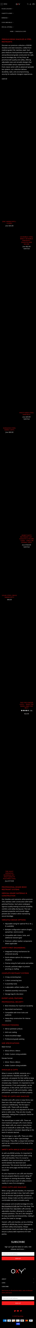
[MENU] (1, 4)
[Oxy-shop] (18, 4)
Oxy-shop (20, 1316)
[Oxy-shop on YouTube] (18, 1310)
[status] (5, 88)
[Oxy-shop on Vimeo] (21, 1310)
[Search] (27, 4)
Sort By (4, 79)
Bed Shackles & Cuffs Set (10, 1206)
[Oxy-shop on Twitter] (15, 1310)
